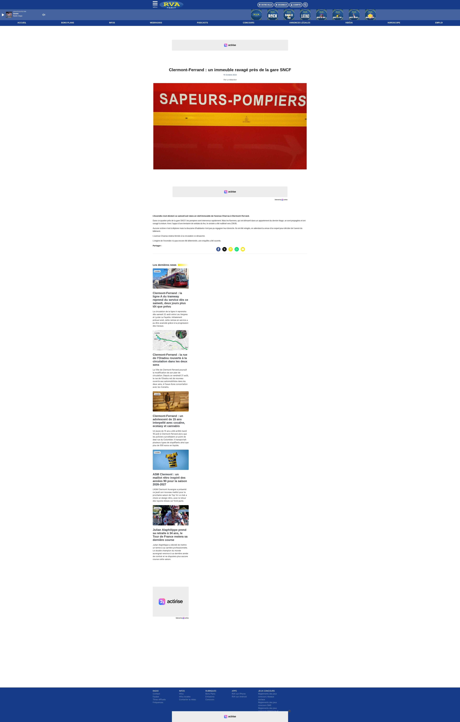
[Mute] (44, 15)
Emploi (439, 23)
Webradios (156, 23)
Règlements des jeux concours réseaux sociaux (267, 697)
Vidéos (349, 23)
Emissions (209, 696)
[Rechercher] (305, 4)
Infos (112, 23)
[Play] (3, 14)
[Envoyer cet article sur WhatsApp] (236, 250)
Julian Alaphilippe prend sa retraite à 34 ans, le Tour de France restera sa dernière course (170, 534)
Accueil (21, 23)
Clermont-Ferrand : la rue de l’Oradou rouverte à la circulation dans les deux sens (170, 359)
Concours (248, 23)
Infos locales (184, 696)
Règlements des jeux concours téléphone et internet (268, 711)
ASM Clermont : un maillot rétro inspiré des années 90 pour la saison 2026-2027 (170, 479)
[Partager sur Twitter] (224, 250)
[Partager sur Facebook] (218, 250)
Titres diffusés (159, 699)
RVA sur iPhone (239, 694)
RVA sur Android (239, 696)
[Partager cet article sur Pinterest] (230, 250)
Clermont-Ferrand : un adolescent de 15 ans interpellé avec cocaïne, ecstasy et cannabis (169, 421)
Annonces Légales (299, 23)
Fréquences (158, 702)
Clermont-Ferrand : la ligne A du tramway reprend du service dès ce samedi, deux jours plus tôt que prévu (170, 299)
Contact (156, 694)
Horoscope (394, 23)
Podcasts (202, 23)
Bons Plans (67, 23)
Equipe (156, 696)
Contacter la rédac (187, 699)
